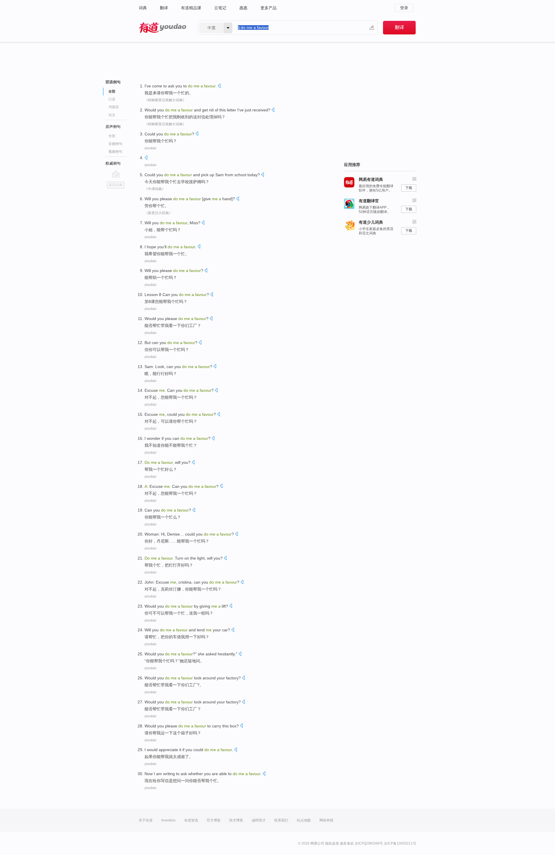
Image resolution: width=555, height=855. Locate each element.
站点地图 (304, 820)
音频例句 (115, 144)
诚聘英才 (259, 820)
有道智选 (191, 820)
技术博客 (236, 820)
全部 (111, 136)
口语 (111, 99)
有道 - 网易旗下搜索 (162, 27)
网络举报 (326, 820)
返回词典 (116, 185)
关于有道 (146, 820)
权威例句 (113, 163)
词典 (143, 7)
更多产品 (268, 7)
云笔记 (220, 7)
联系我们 (281, 820)
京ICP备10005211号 (400, 843)
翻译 (164, 7)
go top (115, 173)
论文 (111, 115)
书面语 (113, 107)
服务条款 (347, 843)
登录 (404, 7)
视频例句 (115, 152)
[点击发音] (219, 86)
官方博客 (214, 820)
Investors (168, 820)
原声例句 (113, 126)
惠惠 (243, 7)
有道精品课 (191, 7)
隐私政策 (332, 843)
